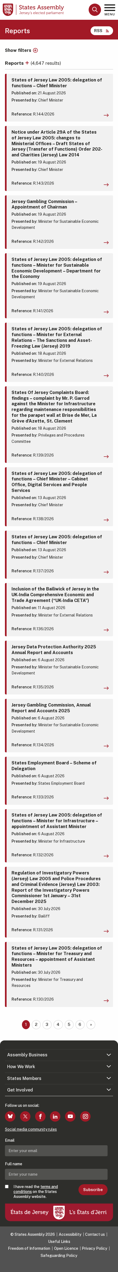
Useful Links (59, 1241)
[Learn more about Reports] (28, 63)
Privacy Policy (94, 1248)
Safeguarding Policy (59, 1255)
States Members (24, 1078)
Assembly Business (27, 1054)
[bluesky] (10, 1116)
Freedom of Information (29, 1248)
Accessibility (70, 1234)
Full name (13, 1164)
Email (10, 1140)
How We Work (21, 1066)
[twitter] (25, 1116)
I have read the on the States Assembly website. (35, 1191)
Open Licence (66, 1248)
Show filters (18, 50)
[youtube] (70, 1116)
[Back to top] (111, 1265)
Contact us (95, 1234)
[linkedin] (55, 1116)
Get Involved (20, 1090)
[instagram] (85, 1116)
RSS (98, 30)
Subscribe (93, 1189)
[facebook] (40, 1116)
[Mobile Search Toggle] (95, 10)
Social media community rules (31, 1129)
